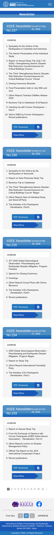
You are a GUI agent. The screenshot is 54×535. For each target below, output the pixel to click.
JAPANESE (43, 516)
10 (39, 489)
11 (43, 489)
